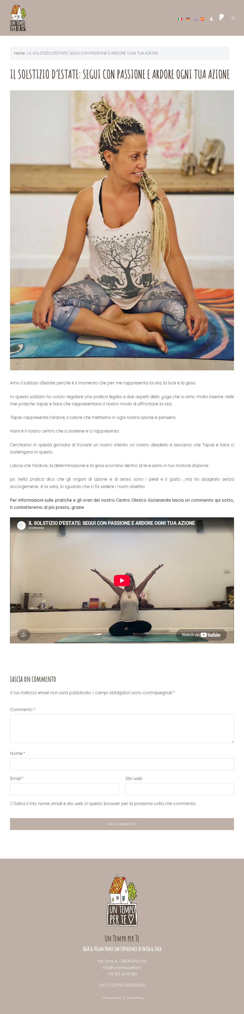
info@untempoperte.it (122, 967)
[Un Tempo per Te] (18, 17)
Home (19, 53)
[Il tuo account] (211, 18)
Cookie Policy (135, 997)
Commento (22, 709)
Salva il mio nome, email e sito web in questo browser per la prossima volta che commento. (105, 803)
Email (16, 778)
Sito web (134, 778)
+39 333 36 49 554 (122, 974)
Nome (17, 753)
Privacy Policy (112, 997)
